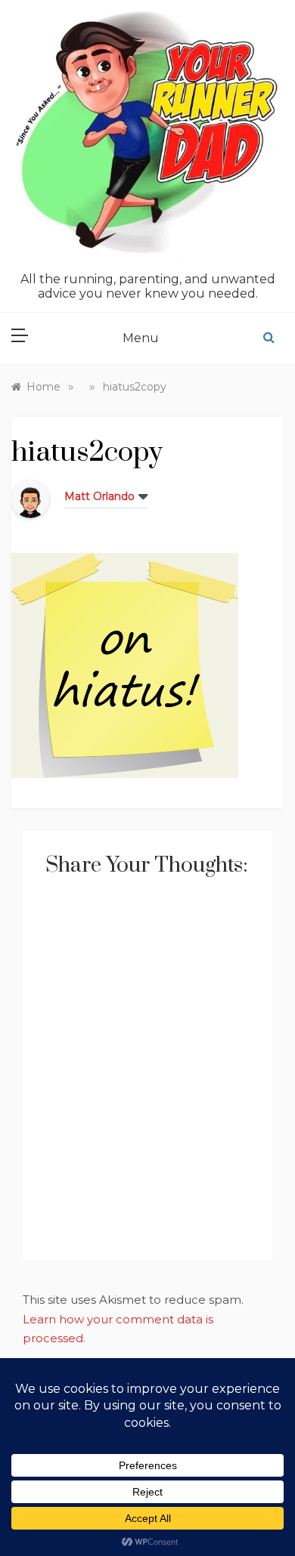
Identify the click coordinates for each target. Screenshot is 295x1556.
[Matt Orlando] (30, 498)
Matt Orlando (99, 496)
